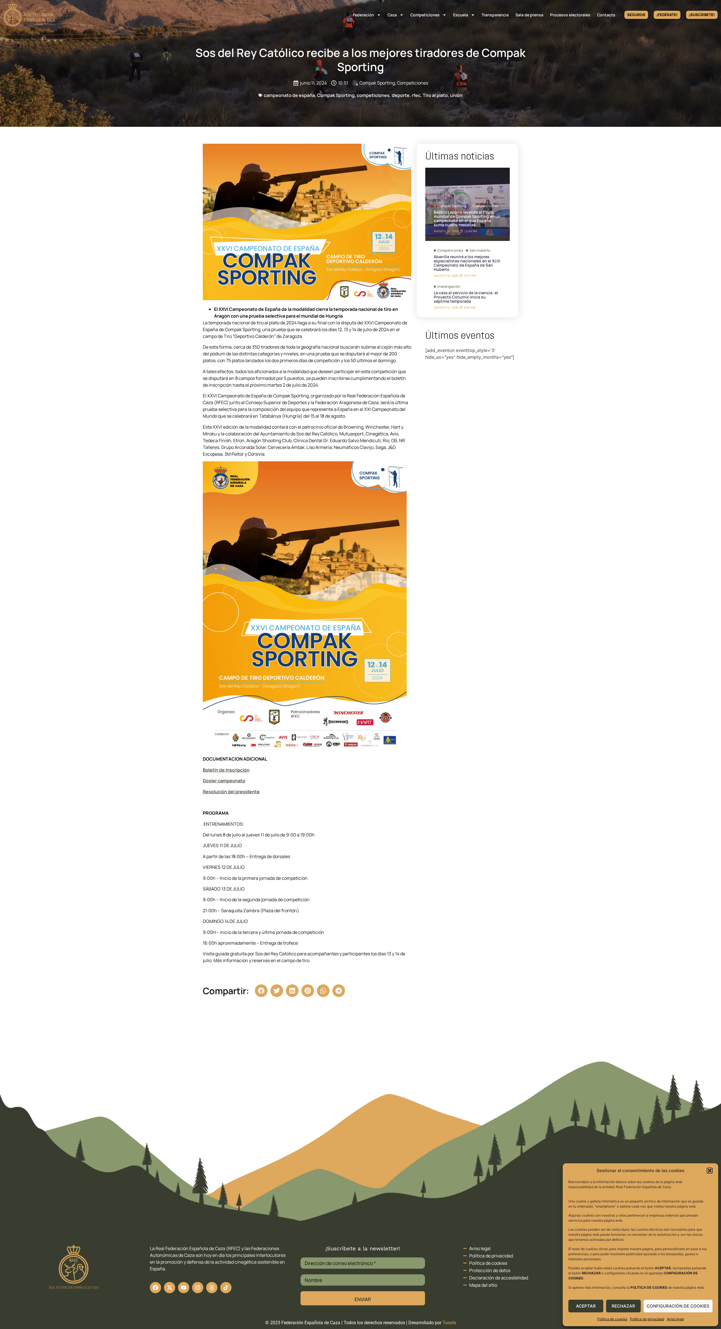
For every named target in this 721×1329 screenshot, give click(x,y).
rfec (416, 95)
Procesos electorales (570, 14)
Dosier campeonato (224, 781)
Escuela (460, 14)
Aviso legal (675, 1319)
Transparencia (495, 14)
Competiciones (425, 14)
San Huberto (479, 250)
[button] (710, 1170)
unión (456, 95)
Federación (363, 14)
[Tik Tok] (211, 1287)
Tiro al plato (435, 95)
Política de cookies (612, 1319)
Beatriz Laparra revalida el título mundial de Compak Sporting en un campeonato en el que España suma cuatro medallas (467, 218)
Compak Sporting (377, 83)
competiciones (373, 95)
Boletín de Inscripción (226, 770)
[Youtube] (183, 1287)
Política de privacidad (647, 1319)
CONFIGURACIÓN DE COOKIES (678, 1306)
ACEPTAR (586, 1306)
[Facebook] (155, 1287)
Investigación (448, 286)
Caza (392, 14)
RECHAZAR (623, 1306)
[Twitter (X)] (169, 1287)
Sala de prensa (529, 14)
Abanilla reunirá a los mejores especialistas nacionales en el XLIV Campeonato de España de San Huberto (467, 263)
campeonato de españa (289, 95)
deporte (401, 95)
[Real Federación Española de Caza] (29, 15)
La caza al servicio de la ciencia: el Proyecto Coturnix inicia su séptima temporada (466, 297)
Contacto (606, 14)
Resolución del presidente (231, 791)
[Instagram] (197, 1287)
